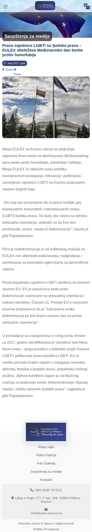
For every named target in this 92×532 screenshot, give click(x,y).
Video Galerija (46, 455)
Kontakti (46, 480)
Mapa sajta (46, 447)
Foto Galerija (46, 463)
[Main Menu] (5, 6)
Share (8, 69)
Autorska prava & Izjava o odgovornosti (46, 523)
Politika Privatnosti (46, 529)
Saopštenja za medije (46, 471)
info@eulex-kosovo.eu (46, 513)
